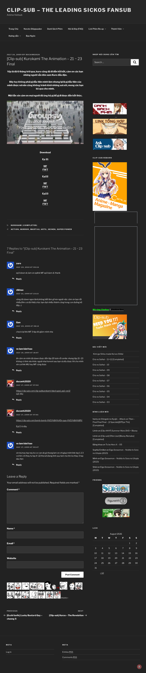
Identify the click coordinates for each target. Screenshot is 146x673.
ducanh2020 (33, 55)
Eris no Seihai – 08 (101, 375)
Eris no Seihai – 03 (101, 402)
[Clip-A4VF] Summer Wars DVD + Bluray (119, 430)
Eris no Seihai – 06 (101, 386)
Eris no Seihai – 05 (101, 391)
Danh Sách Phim (55, 29)
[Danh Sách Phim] (110, 114)
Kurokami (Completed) (24, 225)
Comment (13, 489)
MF (45, 166)
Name (11, 528)
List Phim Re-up (96, 29)
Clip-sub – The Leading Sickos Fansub (69, 10)
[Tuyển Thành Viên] (110, 338)
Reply (19, 279)
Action (15, 229)
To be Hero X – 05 (114, 444)
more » (64, 597)
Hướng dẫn (14, 36)
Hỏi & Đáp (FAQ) (75, 29)
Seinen (52, 229)
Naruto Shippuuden (33, 29)
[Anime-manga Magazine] (110, 210)
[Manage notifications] (139, 666)
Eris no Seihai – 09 (101, 370)
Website (11, 558)
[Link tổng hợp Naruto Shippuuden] (110, 133)
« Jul (102, 573)
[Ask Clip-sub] (110, 149)
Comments (69, 657)
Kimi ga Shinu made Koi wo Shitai (108, 354)
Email (11, 543)
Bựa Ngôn (30, 36)
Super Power (64, 229)
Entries (67, 652)
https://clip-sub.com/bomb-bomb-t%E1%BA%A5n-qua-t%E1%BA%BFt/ (49, 420)
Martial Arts (38, 229)
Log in (8, 652)
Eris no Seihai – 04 (101, 397)
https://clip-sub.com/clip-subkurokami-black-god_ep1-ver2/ (43, 391)
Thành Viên (116, 29)
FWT (45, 169)
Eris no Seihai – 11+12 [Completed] (108, 359)
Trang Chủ (13, 29)
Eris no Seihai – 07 (101, 380)
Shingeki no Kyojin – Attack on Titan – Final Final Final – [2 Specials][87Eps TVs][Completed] (114, 422)
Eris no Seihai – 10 (101, 364)
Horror (24, 229)
